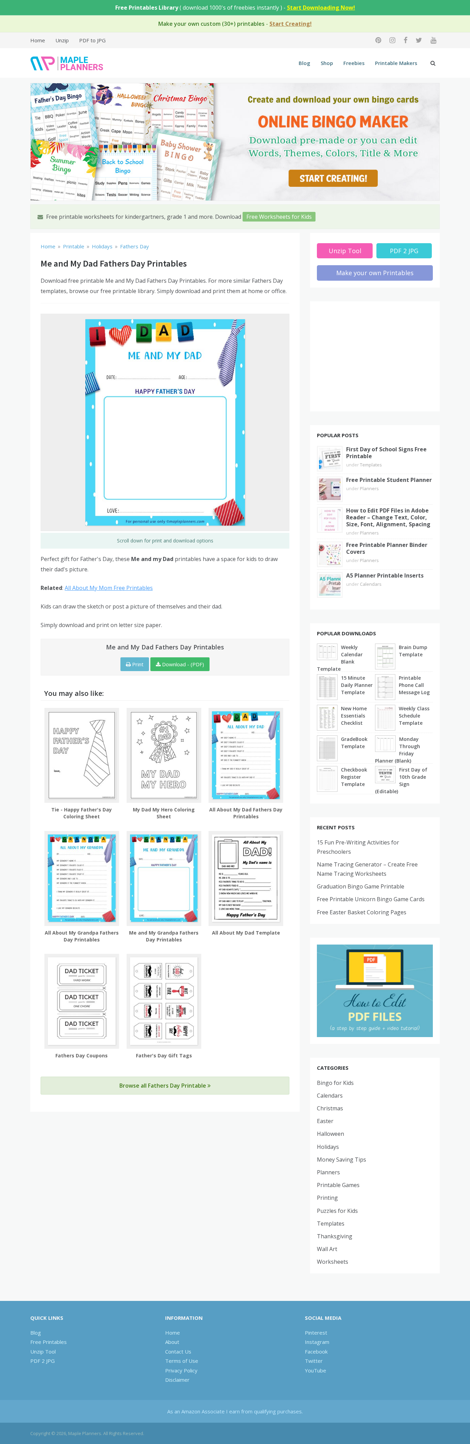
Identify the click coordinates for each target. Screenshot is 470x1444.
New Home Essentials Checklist (354, 715)
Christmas (330, 1108)
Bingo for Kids (335, 1083)
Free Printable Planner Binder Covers (386, 548)
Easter (325, 1121)
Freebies (354, 63)
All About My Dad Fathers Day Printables (245, 813)
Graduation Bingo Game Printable (360, 886)
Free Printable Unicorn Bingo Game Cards (371, 899)
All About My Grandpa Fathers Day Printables (82, 936)
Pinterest (316, 1332)
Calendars (371, 584)
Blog (304, 63)
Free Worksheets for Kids (279, 216)
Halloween (330, 1134)
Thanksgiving (334, 1236)
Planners (369, 488)
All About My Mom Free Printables (109, 588)
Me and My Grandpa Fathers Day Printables (164, 936)
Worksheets (332, 1261)
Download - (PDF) (182, 664)
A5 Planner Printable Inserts (385, 575)
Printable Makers (396, 63)
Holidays (328, 1147)
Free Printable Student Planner (389, 480)
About (172, 1341)
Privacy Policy (181, 1370)
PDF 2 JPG (404, 251)
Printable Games (338, 1185)
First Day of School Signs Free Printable (386, 452)
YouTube (315, 1370)
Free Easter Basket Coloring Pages (361, 912)
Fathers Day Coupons (81, 1055)
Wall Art (327, 1249)
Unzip (62, 40)
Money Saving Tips (341, 1159)
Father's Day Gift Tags (164, 1055)
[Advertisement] (375, 356)
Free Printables (48, 1341)
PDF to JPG (92, 40)
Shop (327, 63)
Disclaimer (177, 1379)
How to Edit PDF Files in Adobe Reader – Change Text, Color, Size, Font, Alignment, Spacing (388, 517)
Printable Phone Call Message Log (414, 685)
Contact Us (178, 1351)
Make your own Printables (375, 273)
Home (37, 40)
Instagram (317, 1341)
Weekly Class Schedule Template (414, 715)
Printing (327, 1197)
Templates (371, 465)
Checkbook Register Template (354, 776)
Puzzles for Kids (337, 1211)
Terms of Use (181, 1360)
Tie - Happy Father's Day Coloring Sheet (81, 813)
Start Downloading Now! (321, 7)
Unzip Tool (345, 251)
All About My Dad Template (246, 932)
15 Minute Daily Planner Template (357, 685)
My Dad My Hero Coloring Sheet (164, 813)
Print (137, 664)
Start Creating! (290, 24)
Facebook (316, 1351)
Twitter (314, 1360)
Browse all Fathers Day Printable (163, 1085)
